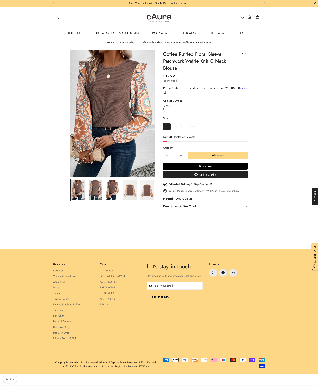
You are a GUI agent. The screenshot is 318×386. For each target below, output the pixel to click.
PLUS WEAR (189, 33)
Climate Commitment (64, 276)
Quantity (168, 148)
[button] (257, 17)
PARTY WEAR (160, 33)
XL (195, 127)
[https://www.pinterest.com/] (213, 273)
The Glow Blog (61, 327)
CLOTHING (74, 33)
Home (110, 42)
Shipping (58, 310)
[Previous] (53, 3)
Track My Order (61, 333)
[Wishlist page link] (242, 17)
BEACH (243, 33)
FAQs (56, 287)
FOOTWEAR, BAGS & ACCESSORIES (117, 33)
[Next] (264, 3)
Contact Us (59, 282)
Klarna (56, 293)
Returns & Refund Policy (66, 304)
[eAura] (159, 17)
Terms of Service (62, 321)
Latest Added (127, 42)
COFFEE (167, 109)
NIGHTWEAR (217, 33)
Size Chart (58, 316)
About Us (58, 270)
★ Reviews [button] (315, 196)
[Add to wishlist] (244, 54)
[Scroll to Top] (311, 368)
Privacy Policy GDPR (64, 338)
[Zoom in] (148, 57)
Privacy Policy (61, 299)
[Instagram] (233, 273)
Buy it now (205, 166)
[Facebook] (223, 273)
